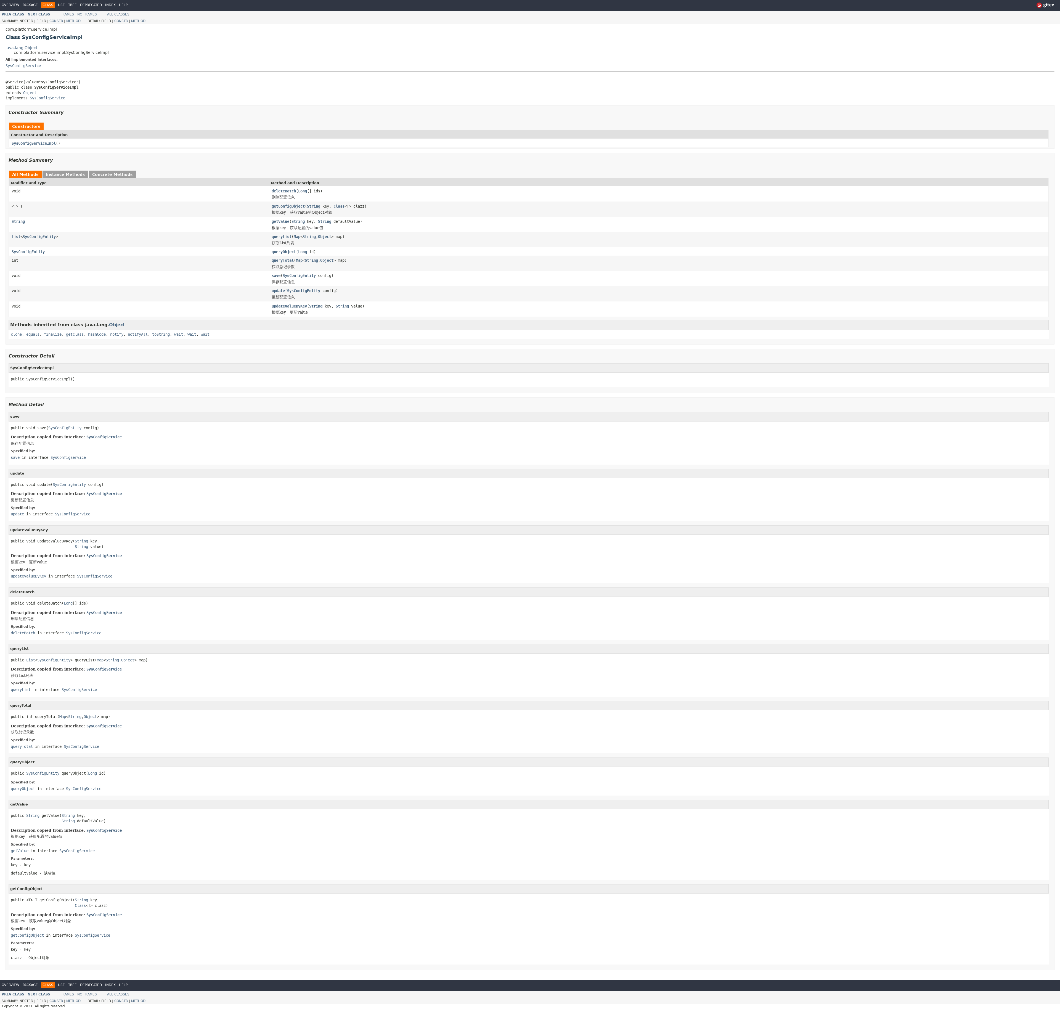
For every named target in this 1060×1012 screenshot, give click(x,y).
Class (338, 206)
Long (302, 191)
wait (178, 334)
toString (161, 334)
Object (29, 93)
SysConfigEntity (39, 236)
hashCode (97, 334)
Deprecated (91, 5)
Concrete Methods (112, 174)
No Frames (87, 14)
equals (32, 334)
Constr (56, 21)
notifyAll (138, 334)
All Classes (118, 14)
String (313, 206)
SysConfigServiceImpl (34, 143)
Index (110, 5)
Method (73, 21)
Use (61, 5)
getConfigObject (288, 206)
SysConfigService (23, 65)
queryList (282, 236)
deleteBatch (284, 191)
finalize (53, 334)
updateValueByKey (289, 306)
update (278, 290)
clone (16, 334)
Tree (72, 5)
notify (116, 334)
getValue (280, 221)
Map (297, 236)
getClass (75, 334)
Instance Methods (65, 174)
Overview (10, 5)
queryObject (284, 252)
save (276, 275)
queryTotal (283, 260)
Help (123, 5)
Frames (67, 14)
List (16, 236)
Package (30, 5)
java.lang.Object (21, 48)
